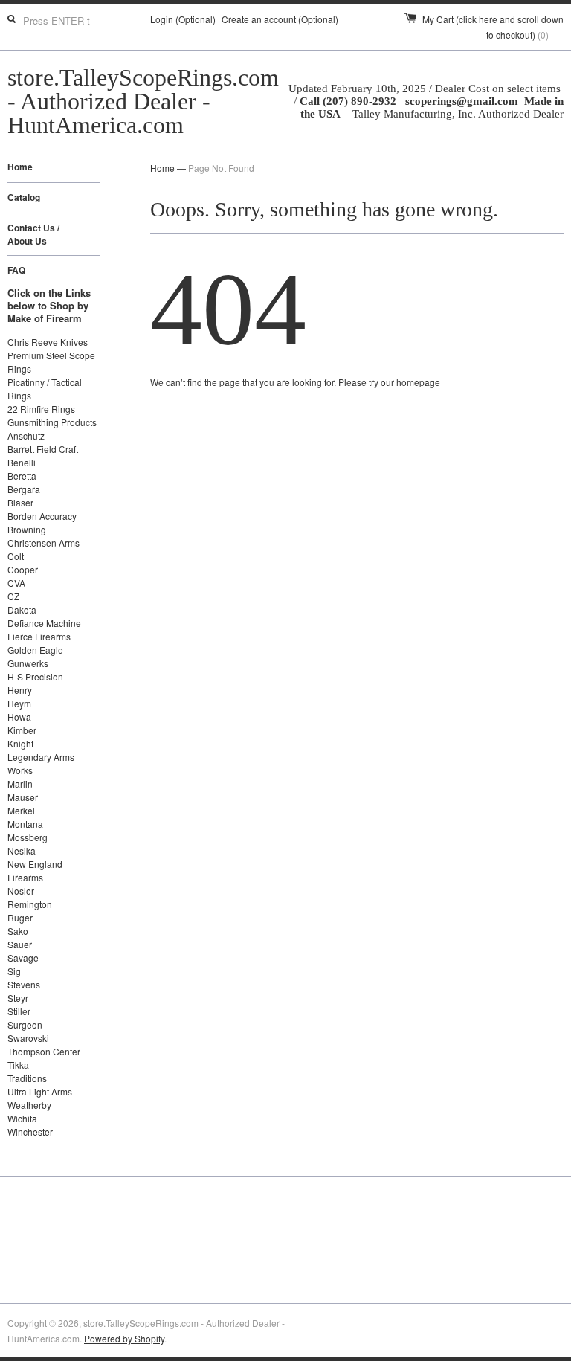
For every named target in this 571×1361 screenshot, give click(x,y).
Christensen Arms (43, 542)
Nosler (20, 890)
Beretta (21, 475)
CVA (16, 582)
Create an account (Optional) (280, 19)
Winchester (30, 1131)
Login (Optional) (183, 19)
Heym (19, 703)
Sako (17, 930)
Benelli (21, 462)
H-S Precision (35, 676)
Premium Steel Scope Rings (51, 362)
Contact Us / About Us (33, 234)
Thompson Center (43, 1051)
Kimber (21, 730)
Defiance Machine (44, 623)
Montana (25, 823)
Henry (19, 689)
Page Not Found (221, 167)
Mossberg (27, 837)
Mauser (22, 797)
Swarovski (28, 1038)
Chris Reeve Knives (47, 341)
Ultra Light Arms (39, 1091)
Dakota (21, 609)
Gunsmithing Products (52, 422)
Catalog (23, 197)
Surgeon (24, 1024)
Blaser (20, 502)
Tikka (18, 1064)
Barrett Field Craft (42, 449)
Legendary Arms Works (40, 763)
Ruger (20, 917)
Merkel (21, 810)
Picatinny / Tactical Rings (44, 389)
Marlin (20, 783)
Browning (26, 529)
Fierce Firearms (39, 636)
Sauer (19, 944)
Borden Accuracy (42, 515)
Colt (15, 556)
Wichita (22, 1118)
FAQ (16, 270)
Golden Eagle (35, 649)
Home (20, 166)
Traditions (27, 1078)
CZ (13, 596)
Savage (23, 957)
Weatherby (29, 1104)
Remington (29, 904)
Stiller (18, 1011)
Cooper (22, 569)
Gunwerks (27, 663)
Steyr (17, 997)
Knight (20, 743)
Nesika (21, 850)
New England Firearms (34, 871)
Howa (19, 716)
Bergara (23, 489)
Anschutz (26, 435)
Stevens (23, 984)
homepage (418, 382)
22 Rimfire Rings (41, 408)
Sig (14, 971)
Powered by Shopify (124, 1338)
